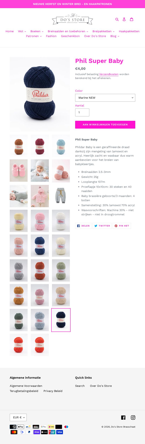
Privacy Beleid (53, 391)
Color (79, 90)
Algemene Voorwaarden (26, 386)
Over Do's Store (101, 386)
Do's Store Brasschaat (123, 426)
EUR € (17, 417)
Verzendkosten (108, 74)
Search (80, 386)
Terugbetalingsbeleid (24, 391)
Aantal (79, 105)
